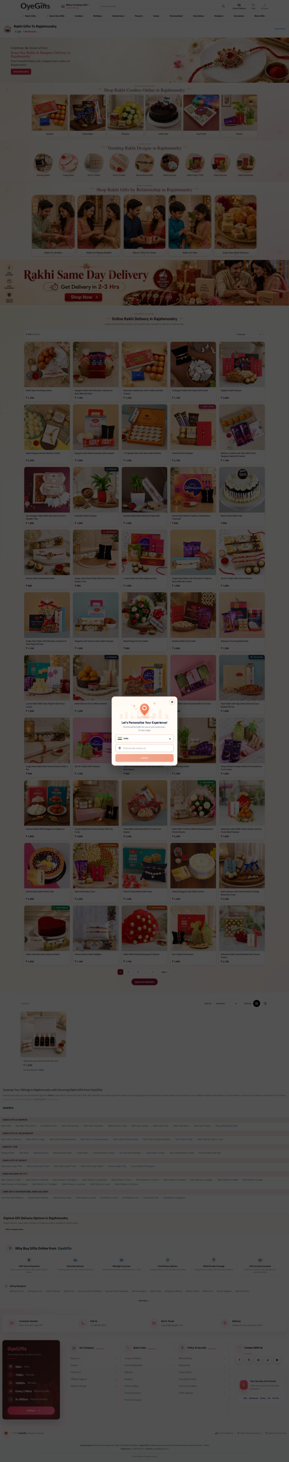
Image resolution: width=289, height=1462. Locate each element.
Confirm (144, 757)
